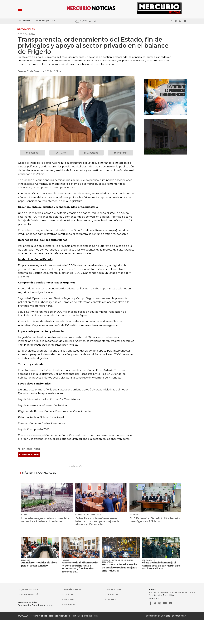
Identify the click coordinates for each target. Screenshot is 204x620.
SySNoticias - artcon (168, 615)
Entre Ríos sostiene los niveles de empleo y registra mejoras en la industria (120, 567)
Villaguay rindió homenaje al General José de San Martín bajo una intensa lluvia (161, 565)
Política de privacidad (82, 616)
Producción (113, 589)
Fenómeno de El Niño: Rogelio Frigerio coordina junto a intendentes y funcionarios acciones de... (79, 567)
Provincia (69, 604)
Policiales (69, 599)
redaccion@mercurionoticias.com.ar (172, 592)
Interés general (73, 589)
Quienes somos (29, 589)
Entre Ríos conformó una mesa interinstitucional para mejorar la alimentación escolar (97, 521)
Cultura (111, 599)
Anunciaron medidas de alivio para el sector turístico (39, 564)
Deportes (112, 594)
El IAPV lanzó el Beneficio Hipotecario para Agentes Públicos (154, 520)
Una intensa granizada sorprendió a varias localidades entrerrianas (45, 520)
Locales (68, 594)
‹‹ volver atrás (75, 466)
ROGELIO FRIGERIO (29, 454)
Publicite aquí (29, 594)
